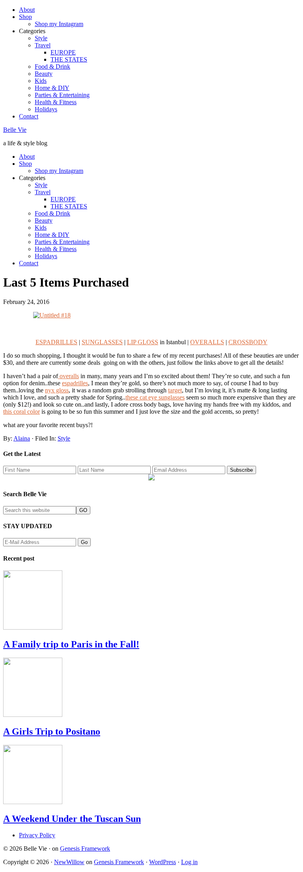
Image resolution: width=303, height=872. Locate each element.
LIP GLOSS (142, 342)
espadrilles (75, 383)
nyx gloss (57, 390)
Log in (189, 862)
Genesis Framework (85, 848)
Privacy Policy (37, 835)
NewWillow (69, 862)
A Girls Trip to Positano (51, 731)
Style (64, 438)
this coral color (21, 411)
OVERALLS (207, 342)
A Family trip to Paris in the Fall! (71, 644)
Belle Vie (14, 129)
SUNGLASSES (102, 342)
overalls (68, 376)
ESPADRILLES (56, 342)
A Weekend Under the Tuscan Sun (72, 819)
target (175, 390)
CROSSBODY (247, 342)
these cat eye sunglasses (155, 397)
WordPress (162, 862)
